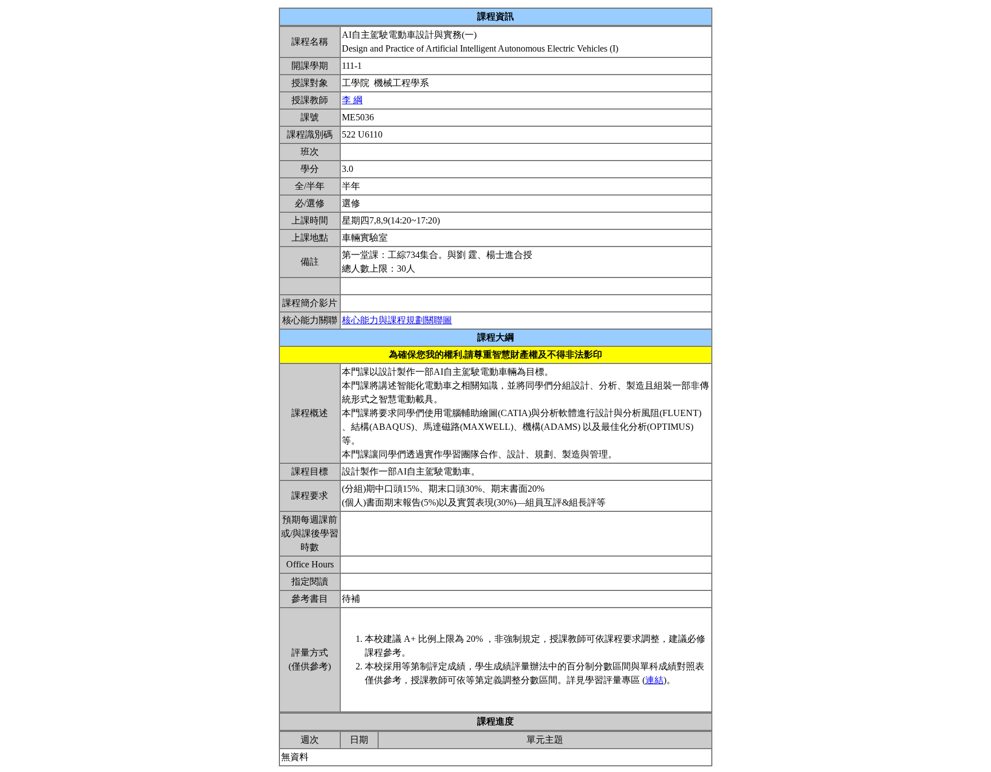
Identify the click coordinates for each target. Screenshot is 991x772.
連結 (654, 680)
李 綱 (352, 100)
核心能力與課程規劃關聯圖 (397, 320)
